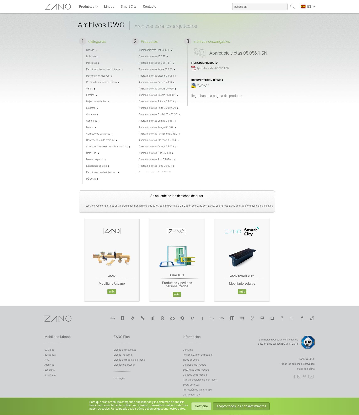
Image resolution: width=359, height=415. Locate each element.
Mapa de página (306, 368)
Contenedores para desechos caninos (107, 146)
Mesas (89, 127)
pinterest (304, 376)
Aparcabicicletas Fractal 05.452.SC (158, 114)
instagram (299, 376)
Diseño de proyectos (125, 349)
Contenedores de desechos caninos (142, 318)
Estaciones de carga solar (182, 318)
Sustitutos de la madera (196, 369)
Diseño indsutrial (123, 354)
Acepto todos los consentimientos (241, 406)
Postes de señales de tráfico (101, 82)
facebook (294, 376)
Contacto (149, 7)
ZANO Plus (122, 337)
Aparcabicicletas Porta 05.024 (155, 165)
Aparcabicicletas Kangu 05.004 (156, 127)
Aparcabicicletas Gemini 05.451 (156, 120)
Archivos (49, 364)
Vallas (89, 88)
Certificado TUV (191, 394)
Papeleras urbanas (122, 318)
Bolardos (91, 56)
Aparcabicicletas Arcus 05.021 (155, 69)
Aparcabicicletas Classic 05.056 (156, 75)
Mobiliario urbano (57, 337)
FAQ (46, 359)
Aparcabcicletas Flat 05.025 (154, 50)
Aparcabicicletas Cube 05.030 (155, 82)
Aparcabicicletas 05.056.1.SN (155, 62)
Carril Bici (91, 153)
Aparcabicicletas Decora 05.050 (156, 88)
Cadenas (91, 114)
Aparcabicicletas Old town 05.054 (157, 140)
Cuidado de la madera (195, 374)
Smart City (128, 7)
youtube (311, 376)
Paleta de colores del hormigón (200, 379)
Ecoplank (49, 369)
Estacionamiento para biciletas (103, 69)
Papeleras (91, 62)
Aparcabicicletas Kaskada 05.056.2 (158, 133)
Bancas (90, 50)
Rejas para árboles (96, 101)
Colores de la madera (194, 364)
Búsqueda (49, 354)
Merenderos (222, 318)
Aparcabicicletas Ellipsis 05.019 (156, 101)
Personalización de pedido (197, 354)
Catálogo (49, 349)
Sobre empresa (191, 384)
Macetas (90, 108)
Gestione (201, 406)
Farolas (90, 95)
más (112, 291)
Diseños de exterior (124, 364)
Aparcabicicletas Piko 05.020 (155, 153)
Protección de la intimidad (197, 389)
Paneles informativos (97, 75)
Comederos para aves (98, 133)
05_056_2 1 (203, 85)
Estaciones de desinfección (101, 172)
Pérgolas (91, 178)
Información (192, 337)
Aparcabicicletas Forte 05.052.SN (157, 108)
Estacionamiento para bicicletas (162, 318)
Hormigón (119, 378)
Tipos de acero (191, 359)
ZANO (57, 7)
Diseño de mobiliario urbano (129, 359)
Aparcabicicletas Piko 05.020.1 (156, 159)
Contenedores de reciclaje (100, 140)
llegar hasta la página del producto (216, 96)
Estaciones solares (96, 165)
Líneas (109, 7)
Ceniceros (91, 120)
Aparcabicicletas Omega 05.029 (156, 146)
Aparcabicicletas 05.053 (152, 56)
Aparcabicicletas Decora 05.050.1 (157, 95)
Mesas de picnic (95, 159)
